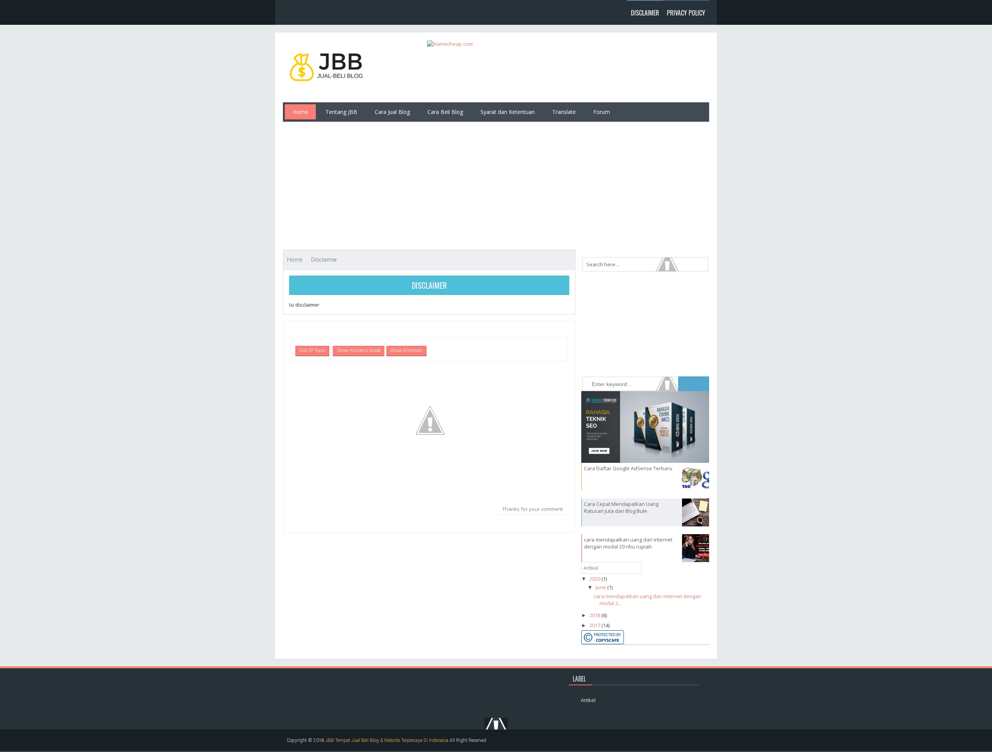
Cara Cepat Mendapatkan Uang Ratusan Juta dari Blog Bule (621, 507)
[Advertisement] (496, 182)
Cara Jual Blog (392, 112)
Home (300, 112)
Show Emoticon (406, 350)
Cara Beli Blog (445, 112)
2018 (594, 615)
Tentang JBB (341, 112)
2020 (594, 578)
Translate (564, 112)
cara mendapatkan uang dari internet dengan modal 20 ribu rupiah (628, 543)
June (601, 587)
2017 (594, 625)
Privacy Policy (686, 12)
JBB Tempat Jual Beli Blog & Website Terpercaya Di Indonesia (387, 740)
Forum (601, 112)
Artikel (591, 567)
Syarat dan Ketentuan (507, 112)
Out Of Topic (312, 350)
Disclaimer (645, 12)
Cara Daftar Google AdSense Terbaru (628, 468)
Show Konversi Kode (359, 350)
